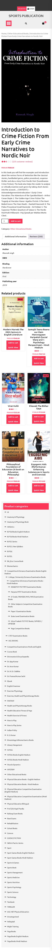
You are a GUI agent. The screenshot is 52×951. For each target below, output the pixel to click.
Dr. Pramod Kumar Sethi (16, 676)
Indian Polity (12, 730)
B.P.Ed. (9, 551)
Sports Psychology (14, 887)
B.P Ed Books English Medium (18, 532)
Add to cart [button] (13, 343)
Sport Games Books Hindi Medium (20, 858)
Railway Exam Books (15, 813)
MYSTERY (11, 769)
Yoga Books (11, 931)
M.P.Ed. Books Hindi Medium (18, 760)
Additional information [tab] (15, 236)
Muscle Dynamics (13, 764)
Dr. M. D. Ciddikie (13, 671)
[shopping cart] (43, 23)
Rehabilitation (12, 823)
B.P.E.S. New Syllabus (15, 546)
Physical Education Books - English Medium (23, 779)
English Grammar (13, 686)
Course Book (12, 652)
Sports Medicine (13, 877)
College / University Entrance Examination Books (27, 577)
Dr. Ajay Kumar (12, 661)
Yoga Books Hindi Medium (17, 941)
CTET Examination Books (17, 636)
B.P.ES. (9, 556)
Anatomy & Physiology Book (18, 522)
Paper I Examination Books (21, 611)
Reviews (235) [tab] (36, 236)
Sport (9, 848)
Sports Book (11, 867)
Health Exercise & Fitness (17, 715)
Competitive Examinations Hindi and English (24, 647)
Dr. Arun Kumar (13, 666)
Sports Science (12, 892)
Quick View (13, 347)
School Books (12, 828)
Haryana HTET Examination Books (23, 592)
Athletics (10, 527)
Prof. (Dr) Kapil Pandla (15, 809)
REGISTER (22, 9)
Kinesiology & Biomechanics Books (20, 740)
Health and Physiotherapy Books (19, 706)
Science (10, 833)
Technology (11, 897)
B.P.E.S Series (12, 541)
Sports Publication (26, 16)
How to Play (11, 720)
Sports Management (15, 872)
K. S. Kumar (11, 735)
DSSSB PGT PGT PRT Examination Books (26, 587)
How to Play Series (14, 725)
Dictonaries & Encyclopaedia (18, 656)
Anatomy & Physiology (15, 517)
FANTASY (10, 701)
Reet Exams (11, 818)
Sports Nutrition (13, 882)
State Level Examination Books (22, 616)
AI (8, 512)
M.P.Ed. (10, 750)
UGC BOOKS (13, 641)
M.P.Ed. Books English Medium (18, 755)
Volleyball (11, 921)
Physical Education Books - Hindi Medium (23, 784)
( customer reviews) (22, 161)
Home (3, 33)
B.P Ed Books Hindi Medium (17, 536)
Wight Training (13, 926)
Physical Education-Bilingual (18, 804)
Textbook (10, 902)
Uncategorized (13, 917)
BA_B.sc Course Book (15, 561)
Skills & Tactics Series (15, 843)
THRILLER (11, 907)
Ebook (9, 681)
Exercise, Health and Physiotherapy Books (23, 696)
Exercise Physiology (14, 691)
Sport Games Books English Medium (20, 853)
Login (31, 9)
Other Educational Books (18, 33)
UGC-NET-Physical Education (18, 912)
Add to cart (16, 221)
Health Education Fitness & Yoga (19, 710)
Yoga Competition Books (20, 628)
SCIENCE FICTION (14, 838)
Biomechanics (12, 566)
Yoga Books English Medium (17, 936)
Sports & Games (13, 863)
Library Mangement (14, 745)
